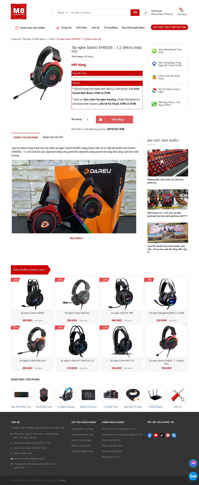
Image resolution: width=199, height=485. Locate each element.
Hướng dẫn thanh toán (83, 434)
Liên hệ (96, 27)
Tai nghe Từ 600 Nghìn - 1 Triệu (38, 39)
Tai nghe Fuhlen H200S (32, 313)
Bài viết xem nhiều (163, 140)
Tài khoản (156, 11)
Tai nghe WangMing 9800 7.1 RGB (166, 313)
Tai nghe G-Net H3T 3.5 (122, 360)
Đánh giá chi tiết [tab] (53, 137)
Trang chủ (66, 27)
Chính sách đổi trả (111, 440)
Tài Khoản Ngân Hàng (82, 451)
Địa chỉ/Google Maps (133, 27)
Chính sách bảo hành (112, 445)
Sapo (62, 480)
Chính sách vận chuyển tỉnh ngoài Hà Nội (122, 434)
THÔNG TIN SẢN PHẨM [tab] (26, 137)
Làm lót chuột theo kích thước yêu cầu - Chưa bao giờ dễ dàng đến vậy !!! (167, 249)
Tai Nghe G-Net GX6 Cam (32, 360)
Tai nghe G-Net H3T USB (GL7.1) (77, 360)
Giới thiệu (81, 27)
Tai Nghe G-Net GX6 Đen (77, 313)
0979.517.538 (115, 129)
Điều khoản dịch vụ (111, 457)
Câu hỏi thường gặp (81, 440)
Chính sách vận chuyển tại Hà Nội (118, 429)
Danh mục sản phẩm (32, 27)
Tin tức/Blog (111, 27)
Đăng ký (169, 14)
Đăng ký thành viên (81, 445)
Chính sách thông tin (112, 451)
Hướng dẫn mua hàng (82, 429)
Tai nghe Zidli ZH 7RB (122, 313)
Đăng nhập (156, 14)
